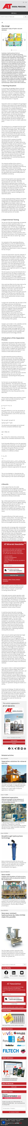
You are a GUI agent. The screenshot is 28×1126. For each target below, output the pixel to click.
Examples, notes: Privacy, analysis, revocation (11, 580)
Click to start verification (15, 570)
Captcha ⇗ (20, 572)
